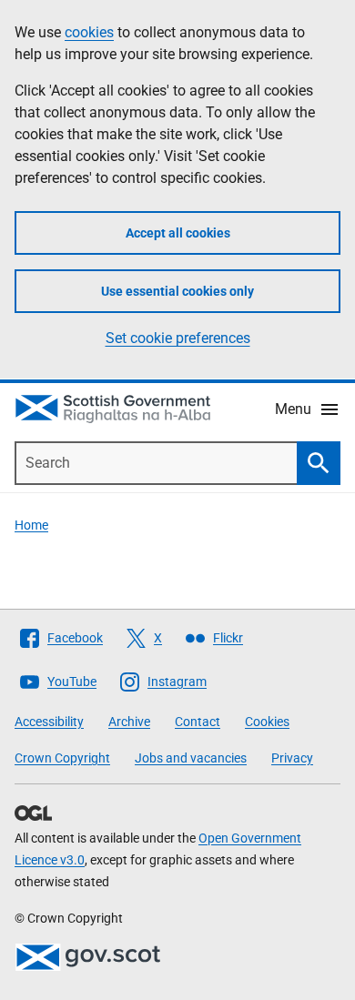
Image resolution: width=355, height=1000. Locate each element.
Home (31, 525)
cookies (89, 32)
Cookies (267, 721)
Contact (197, 721)
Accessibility (49, 721)
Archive (129, 721)
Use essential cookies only (177, 291)
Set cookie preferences (178, 338)
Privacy (292, 758)
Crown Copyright (62, 758)
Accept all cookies (178, 233)
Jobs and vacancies (191, 758)
